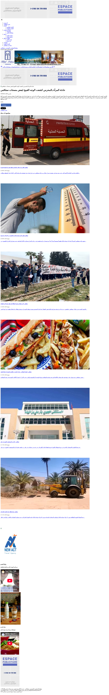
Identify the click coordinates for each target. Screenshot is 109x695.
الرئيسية (6, 23)
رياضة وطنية (10, 37)
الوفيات (5, 42)
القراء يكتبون (7, 44)
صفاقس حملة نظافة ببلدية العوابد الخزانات (9, 511)
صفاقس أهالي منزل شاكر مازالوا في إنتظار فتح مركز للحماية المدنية (14, 167)
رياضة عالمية (10, 35)
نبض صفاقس (7, 24)
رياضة (5, 34)
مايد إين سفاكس (8, 45)
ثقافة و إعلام (7, 38)
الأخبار (5, 25)
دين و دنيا (9, 41)
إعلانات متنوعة (28, 67)
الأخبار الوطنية (10, 28)
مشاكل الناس (10, 32)
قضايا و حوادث (7, 30)
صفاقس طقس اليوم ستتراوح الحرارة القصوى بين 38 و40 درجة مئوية (14, 235)
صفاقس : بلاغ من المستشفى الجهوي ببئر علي (10, 441)
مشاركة (4, 105)
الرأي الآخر (9, 39)
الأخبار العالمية (10, 27)
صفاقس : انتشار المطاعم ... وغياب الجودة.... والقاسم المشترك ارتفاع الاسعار (16, 371)
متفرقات (9, 31)
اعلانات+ (22, 67)
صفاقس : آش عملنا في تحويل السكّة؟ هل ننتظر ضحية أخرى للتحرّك (14, 303)
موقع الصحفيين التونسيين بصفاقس (9, 48)
